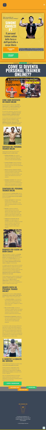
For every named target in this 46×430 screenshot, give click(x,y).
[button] (44, 5)
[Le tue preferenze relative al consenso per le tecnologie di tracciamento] (44, 428)
